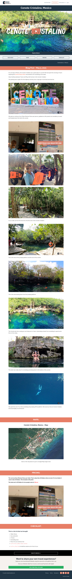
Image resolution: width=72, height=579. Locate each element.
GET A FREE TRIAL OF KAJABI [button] (36, 567)
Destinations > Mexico (63, 62)
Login (68, 2)
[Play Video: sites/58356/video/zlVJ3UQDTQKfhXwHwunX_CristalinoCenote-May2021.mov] (36, 31)
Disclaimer (56, 573)
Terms (51, 573)
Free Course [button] (55, 2)
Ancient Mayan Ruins (20, 74)
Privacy (47, 573)
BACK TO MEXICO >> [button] (36, 553)
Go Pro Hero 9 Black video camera (19, 543)
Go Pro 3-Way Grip (15, 546)
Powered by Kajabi (66, 576)
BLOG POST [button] (10, 57)
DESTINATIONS (47, 2)
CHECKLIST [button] (61, 57)
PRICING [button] (44, 57)
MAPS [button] (27, 57)
